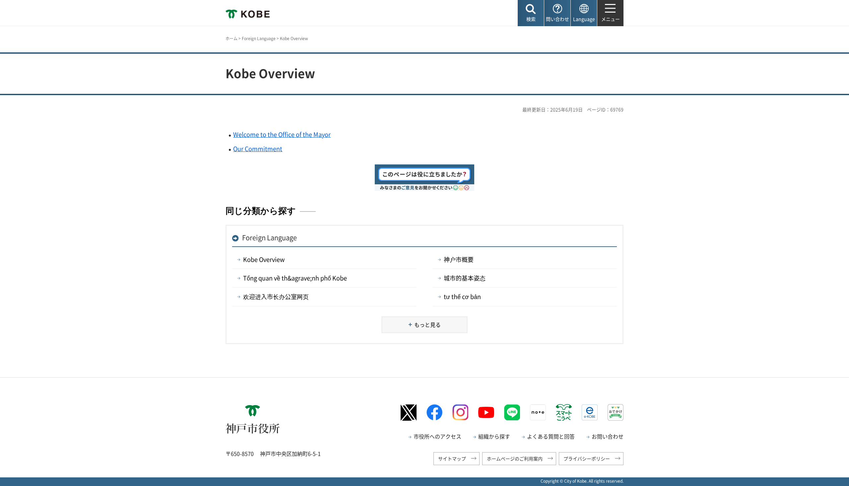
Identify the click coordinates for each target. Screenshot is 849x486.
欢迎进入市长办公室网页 (276, 296)
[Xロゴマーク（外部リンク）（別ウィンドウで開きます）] (409, 412)
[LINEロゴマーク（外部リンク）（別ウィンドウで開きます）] (512, 412)
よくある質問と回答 (551, 436)
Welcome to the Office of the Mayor (282, 134)
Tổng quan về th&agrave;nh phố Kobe (295, 277)
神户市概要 (459, 259)
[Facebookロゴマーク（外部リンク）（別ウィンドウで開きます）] (434, 412)
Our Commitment (257, 148)
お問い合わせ (607, 436)
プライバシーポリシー (586, 458)
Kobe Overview (264, 259)
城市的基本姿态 (465, 277)
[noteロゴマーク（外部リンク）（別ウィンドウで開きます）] (538, 412)
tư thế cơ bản (462, 296)
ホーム (231, 38)
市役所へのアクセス (437, 436)
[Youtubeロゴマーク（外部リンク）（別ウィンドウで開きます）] (486, 412)
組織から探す (494, 436)
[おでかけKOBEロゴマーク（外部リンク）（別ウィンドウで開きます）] (615, 412)
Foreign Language (259, 38)
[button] (531, 13)
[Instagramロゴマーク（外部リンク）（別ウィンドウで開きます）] (460, 412)
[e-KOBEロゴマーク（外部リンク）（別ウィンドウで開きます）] (590, 412)
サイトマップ (452, 458)
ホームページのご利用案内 (515, 458)
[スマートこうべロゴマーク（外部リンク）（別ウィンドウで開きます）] (564, 412)
